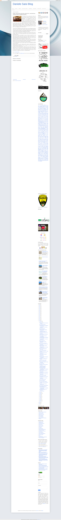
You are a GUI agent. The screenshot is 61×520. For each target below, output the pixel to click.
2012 (39, 318)
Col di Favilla (41, 116)
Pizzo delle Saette (46, 144)
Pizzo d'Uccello (42, 144)
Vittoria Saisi (46, 160)
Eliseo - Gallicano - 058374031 (42, 443)
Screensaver (42, 153)
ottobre (40, 392)
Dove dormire (44, 8)
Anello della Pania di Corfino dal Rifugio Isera (45, 276)
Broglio (42, 109)
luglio (40, 395)
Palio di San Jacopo (24, 8)
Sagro (44, 151)
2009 (39, 402)
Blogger (42, 510)
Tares (41, 156)
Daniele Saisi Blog (23, 4)
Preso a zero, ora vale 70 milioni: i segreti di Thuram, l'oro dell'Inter (43, 467)
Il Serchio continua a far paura (42, 350)
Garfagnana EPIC (41, 422)
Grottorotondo (39, 130)
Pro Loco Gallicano (41, 416)
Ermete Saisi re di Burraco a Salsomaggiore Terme (42, 367)
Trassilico (39, 157)
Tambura (47, 155)
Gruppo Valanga (43, 130)
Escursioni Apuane (41, 428)
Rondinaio (39, 151)
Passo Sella (47, 141)
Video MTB (41, 160)
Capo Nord (47, 110)
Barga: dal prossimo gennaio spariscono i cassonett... (42, 366)
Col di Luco (44, 116)
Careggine (41, 111)
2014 (39, 316)
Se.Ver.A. (47, 153)
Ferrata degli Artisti (46, 122)
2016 (39, 314)
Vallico (42, 158)
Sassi (41, 152)
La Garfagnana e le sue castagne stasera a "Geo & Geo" (43, 331)
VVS (47, 160)
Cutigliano (47, 118)
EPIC (41, 121)
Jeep (41, 131)
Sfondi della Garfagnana (42, 380)
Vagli (41, 158)
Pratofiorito (39, 146)
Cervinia (39, 113)
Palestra (39, 139)
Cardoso (39, 111)
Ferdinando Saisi (42, 122)
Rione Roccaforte (43, 149)
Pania (39, 140)
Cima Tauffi (42, 115)
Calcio (45, 109)
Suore (45, 155)
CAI (43, 109)
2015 (39, 315)
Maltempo (44, 133)
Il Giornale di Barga (41, 434)
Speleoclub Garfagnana (41, 437)
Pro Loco (42, 146)
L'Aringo (13, 9)
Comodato (47, 116)
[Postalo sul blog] (15, 55)
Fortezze (44, 125)
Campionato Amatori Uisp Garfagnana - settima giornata (43, 388)
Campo (45, 110)
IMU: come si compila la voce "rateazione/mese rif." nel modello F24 (45, 271)
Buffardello (40, 418)
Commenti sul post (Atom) (18, 80)
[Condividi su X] (16, 55)
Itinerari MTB (39, 8)
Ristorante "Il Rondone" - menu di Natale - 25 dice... (43, 345)
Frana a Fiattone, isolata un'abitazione (43, 385)
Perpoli (41, 142)
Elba (47, 120)
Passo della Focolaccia (43, 141)
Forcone (39, 125)
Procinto (44, 146)
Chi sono (16, 8)
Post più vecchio (33, 79)
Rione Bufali (44, 148)
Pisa (43, 143)
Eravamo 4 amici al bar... (42, 340)
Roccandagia (42, 150)
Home (13, 8)
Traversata (42, 157)
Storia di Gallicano (40, 155)
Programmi (47, 146)
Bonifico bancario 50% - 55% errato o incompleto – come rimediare (43, 261)
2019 (39, 311)
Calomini (47, 109)
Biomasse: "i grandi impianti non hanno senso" (43, 349)
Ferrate (39, 123)
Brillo (41, 109)
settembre (41, 393)
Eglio (46, 120)
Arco (45, 106)
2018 (39, 312)
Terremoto (47, 156)
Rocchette (45, 150)
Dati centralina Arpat (41, 363)
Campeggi (43, 110)
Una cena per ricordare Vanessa (43, 381)
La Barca (46, 131)
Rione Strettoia (46, 149)
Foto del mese (46, 125)
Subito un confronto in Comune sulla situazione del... (43, 374)
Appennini (44, 106)
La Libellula (40, 427)
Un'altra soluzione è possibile (42, 375)
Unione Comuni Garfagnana (42, 433)
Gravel (39, 129)
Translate (44, 41)
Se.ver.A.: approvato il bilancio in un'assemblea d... (43, 336)
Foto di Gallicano (40, 126)
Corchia (41, 117)
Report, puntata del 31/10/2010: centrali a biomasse (43, 386)
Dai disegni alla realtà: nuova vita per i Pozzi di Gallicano (45, 298)
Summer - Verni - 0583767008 (42, 446)
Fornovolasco (41, 125)
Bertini (38, 108)
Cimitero (44, 115)
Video (39, 160)
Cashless (47, 111)
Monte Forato (46, 136)
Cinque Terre (47, 115)
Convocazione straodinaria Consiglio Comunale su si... (43, 347)
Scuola (44, 153)
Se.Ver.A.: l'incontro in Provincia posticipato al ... (43, 354)
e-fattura (45, 120)
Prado (46, 145)
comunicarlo (44, 503)
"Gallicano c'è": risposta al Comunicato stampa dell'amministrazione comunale (43, 287)
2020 (39, 310)
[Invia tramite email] (14, 55)
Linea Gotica (47, 132)
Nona (42, 138)
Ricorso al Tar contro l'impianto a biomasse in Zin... (43, 384)
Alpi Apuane (34, 8)
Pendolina (39, 142)
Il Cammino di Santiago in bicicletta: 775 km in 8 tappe (45, 266)
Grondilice (41, 129)
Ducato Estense (42, 120)
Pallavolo (47, 139)
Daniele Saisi (44, 21)
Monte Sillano (43, 137)
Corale (39, 117)
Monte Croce (43, 136)
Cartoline (44, 111)
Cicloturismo (39, 115)
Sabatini (43, 151)
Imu (47, 130)
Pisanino (45, 143)
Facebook (39, 122)
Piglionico (41, 143)
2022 (39, 308)
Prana (47, 145)
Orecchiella (47, 138)
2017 (39, 313)
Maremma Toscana (41, 134)
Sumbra (44, 155)
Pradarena (42, 145)
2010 (39, 320)
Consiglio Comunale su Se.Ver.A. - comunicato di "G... (43, 329)
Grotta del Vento (44, 129)
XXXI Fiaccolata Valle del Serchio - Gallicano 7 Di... (43, 353)
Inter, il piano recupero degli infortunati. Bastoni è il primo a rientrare (43, 469)
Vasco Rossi (44, 158)
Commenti (40, 477)
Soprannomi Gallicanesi (42, 328)
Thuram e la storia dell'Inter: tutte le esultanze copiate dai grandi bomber (43, 465)
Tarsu (44, 156)
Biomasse (41, 108)
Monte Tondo (46, 137)
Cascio (45, 111)
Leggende (44, 132)
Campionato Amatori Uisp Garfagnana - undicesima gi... (43, 325)
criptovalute (43, 118)
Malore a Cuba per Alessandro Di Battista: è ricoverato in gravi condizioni (43, 452)
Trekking (45, 157)
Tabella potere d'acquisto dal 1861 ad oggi (45, 251)
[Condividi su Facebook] (17, 55)
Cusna (45, 118)
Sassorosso (43, 152)
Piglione (39, 143)
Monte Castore (39, 136)
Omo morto (44, 138)
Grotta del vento (40, 424)
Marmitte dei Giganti (46, 134)
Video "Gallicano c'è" (41, 413)
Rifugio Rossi (44, 147)
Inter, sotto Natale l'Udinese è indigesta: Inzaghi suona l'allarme (43, 468)
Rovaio (41, 151)
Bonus (47, 108)
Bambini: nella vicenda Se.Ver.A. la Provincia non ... (43, 371)
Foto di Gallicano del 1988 (42, 324)
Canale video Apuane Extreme (42, 429)
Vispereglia (43, 160)
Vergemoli (47, 158)
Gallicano (20, 8)
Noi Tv (39, 435)
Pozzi (40, 145)
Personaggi (44, 142)
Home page (24, 79)
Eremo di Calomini (44, 121)
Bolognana (44, 108)
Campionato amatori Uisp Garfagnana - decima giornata (43, 337)
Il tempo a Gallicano (41, 415)
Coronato (45, 117)
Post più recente (15, 79)
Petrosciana (47, 142)
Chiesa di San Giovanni (42, 113)
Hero (46, 130)
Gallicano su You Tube (41, 414)
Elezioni (39, 121)
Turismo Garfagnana (41, 432)
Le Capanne (41, 132)
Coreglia (43, 117)
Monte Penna (39, 137)
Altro (38, 106)
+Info (38, 519)
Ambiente (16, 56)
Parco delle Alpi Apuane (41, 423)
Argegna (47, 106)
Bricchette (39, 109)
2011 (39, 319)
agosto (40, 394)
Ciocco (38, 116)
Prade (44, 145)
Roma (47, 150)
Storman (37, 510)
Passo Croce (39, 141)
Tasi (45, 156)
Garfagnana (30, 8)
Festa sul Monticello (43, 123)
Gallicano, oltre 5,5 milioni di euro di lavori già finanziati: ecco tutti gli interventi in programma (45, 292)
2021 (39, 309)
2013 (39, 317)
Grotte (47, 129)
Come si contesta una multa (42, 379)
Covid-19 (41, 118)
